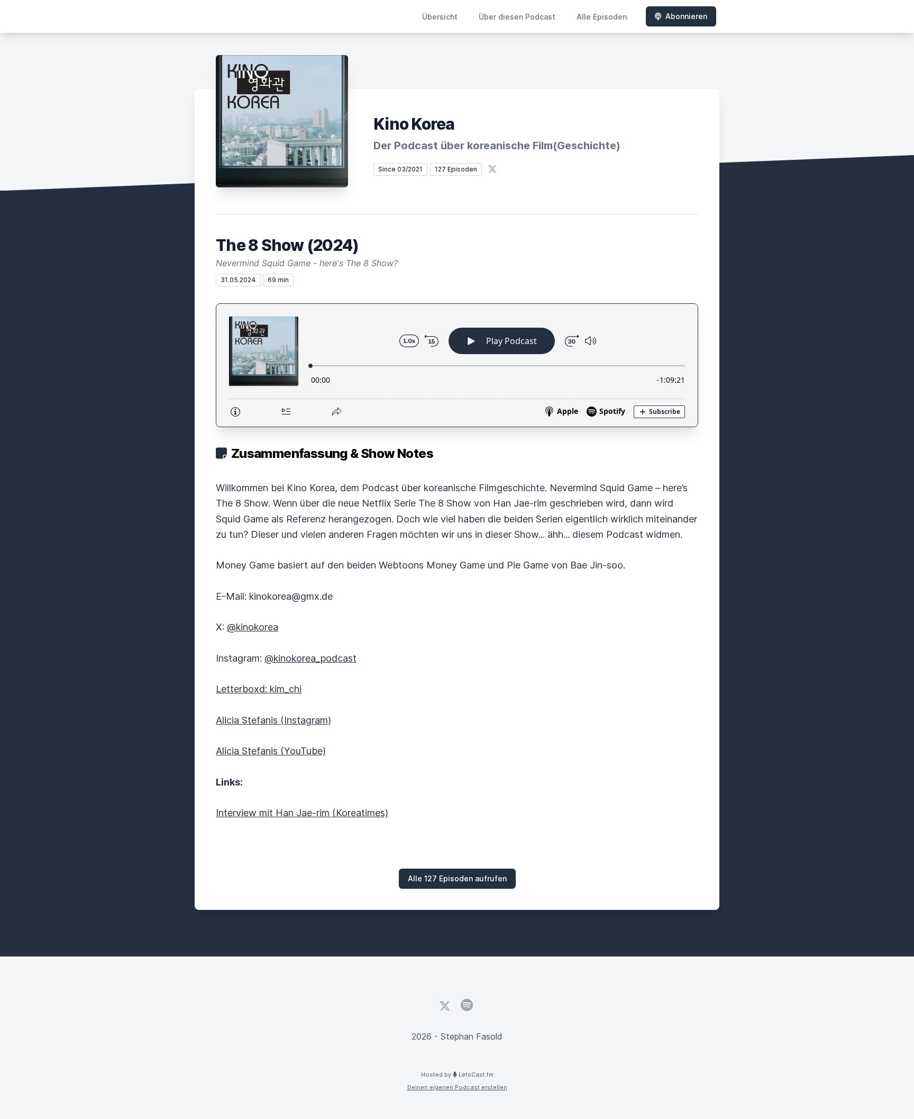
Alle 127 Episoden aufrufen (457, 878)
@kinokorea (252, 627)
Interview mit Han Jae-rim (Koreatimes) (302, 812)
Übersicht (440, 16)
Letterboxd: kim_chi (258, 688)
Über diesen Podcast (517, 16)
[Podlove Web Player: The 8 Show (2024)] (457, 365)
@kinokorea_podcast (310, 658)
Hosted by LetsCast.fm (457, 1074)
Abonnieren (686, 16)
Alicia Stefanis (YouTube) (271, 750)
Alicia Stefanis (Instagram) (273, 720)
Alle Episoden (602, 16)
